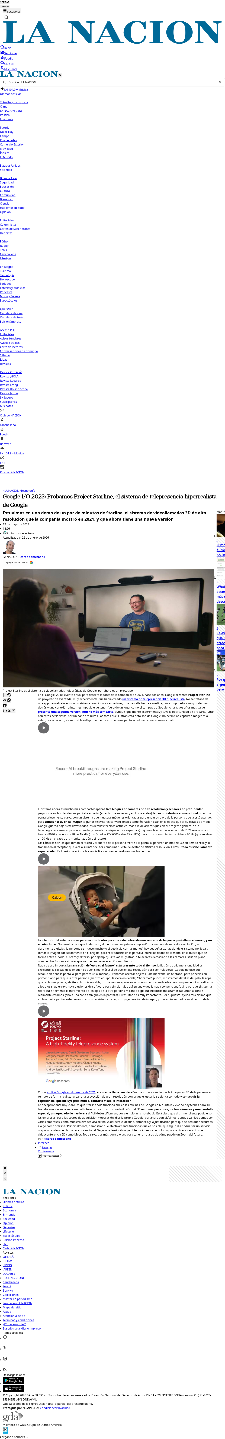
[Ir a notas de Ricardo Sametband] (108, 547)
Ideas (3, 359)
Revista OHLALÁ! (11, 372)
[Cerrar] (60, 75)
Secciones (10, 53)
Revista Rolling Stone (14, 389)
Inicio (7, 48)
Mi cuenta (10, 69)
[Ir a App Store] (13, 1391)
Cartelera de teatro (12, 317)
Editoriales (7, 220)
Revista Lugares (10, 381)
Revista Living (9, 385)
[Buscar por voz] (219, 82)
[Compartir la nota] (5, 700)
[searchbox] (111, 82)
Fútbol (4, 241)
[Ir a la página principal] (112, 43)
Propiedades (8, 140)
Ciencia (4, 203)
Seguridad (7, 182)
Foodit (8, 58)
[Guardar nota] (5, 695)
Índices (4, 153)
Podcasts (6, 292)
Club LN (9, 64)
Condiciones (48, 1408)
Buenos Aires (8, 178)
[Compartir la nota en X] (9, 711)
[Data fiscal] (5, 1433)
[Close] (5, 1168)
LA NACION (11, 491)
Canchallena (8, 254)
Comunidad (7, 195)
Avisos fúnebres (10, 338)
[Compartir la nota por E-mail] (13, 711)
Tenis (3, 250)
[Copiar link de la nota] (5, 705)
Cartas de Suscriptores (15, 229)
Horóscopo (7, 279)
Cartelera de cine (11, 313)
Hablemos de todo (12, 208)
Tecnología (7, 275)
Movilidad (6, 149)
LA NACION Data (11, 111)
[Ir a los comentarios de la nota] (9, 695)
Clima (3, 106)
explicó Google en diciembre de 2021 (71, 1092)
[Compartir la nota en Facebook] (5, 711)
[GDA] (13, 1420)
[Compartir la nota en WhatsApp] (9, 700)
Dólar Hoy (6, 132)
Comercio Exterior (12, 144)
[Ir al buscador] (6, 17)
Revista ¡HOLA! (9, 376)
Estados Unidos (10, 165)
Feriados (5, 284)
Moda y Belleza (10, 296)
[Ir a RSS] (5, 1371)
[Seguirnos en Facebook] (5, 1338)
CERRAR (4, 2)
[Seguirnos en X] (5, 1349)
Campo (4, 136)
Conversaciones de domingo (19, 351)
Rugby (4, 246)
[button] (112, 272)
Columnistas (8, 225)
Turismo (5, 271)
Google (47, 1147)
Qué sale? (6, 309)
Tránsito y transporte (14, 102)
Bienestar (6, 199)
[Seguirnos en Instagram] (5, 1360)
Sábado (5, 355)
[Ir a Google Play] (13, 1383)
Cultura (5, 191)
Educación (7, 187)
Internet (43, 1143)
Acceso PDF (7, 330)
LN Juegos (6, 267)
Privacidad (63, 1408)
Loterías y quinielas (12, 288)
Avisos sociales (10, 343)
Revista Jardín (9, 393)
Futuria (4, 128)
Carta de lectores (11, 347)
